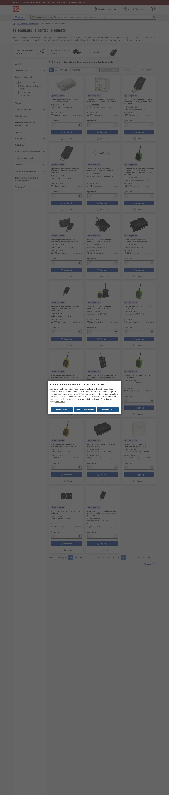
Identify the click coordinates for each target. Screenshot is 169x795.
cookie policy (60, 402)
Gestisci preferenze (85, 409)
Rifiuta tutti (61, 409)
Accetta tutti (108, 409)
